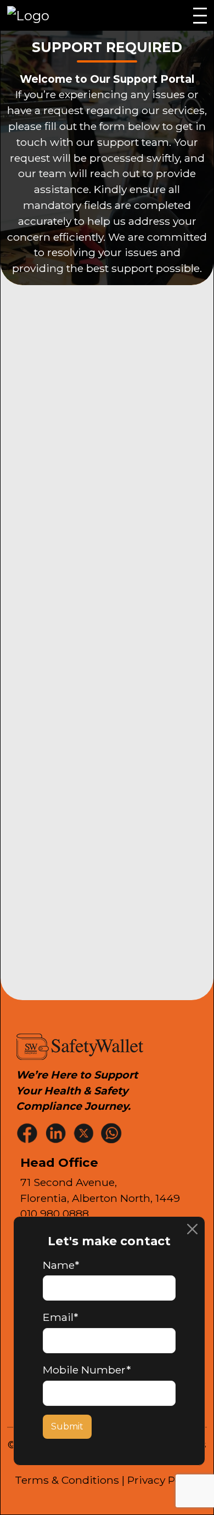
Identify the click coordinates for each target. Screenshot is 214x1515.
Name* (61, 1265)
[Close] (192, 1229)
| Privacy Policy (160, 1479)
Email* (60, 1317)
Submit (67, 1426)
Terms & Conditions (67, 1479)
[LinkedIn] (56, 1132)
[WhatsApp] (112, 1132)
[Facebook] (28, 1132)
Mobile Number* (87, 1369)
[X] (84, 1132)
